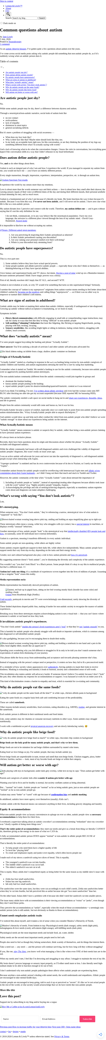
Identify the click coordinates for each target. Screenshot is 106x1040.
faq (9, 1031)
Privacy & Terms (61, 1036)
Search (8, 18)
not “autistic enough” (88, 627)
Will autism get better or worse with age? (22, 92)
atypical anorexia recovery (42, 726)
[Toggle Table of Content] (2, 67)
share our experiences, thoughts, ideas (85, 398)
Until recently (6, 599)
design (15, 1031)
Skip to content (6, 1)
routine (82, 707)
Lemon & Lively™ (14, 6)
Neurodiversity (15, 42)
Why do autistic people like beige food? (21, 90)
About (8, 8)
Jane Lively (8, 37)
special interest (83, 524)
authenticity (53, 667)
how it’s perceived (79, 555)
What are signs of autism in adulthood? (21, 80)
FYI (7, 11)
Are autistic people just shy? (16, 72)
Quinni (9, 594)
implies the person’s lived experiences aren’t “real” (44, 627)
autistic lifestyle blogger (16, 49)
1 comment (5, 44)
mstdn (23, 1031)
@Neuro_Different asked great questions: (18, 230)
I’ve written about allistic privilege (48, 391)
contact (3, 1031)
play (20, 951)
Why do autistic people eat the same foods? (22, 87)
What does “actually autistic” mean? (20, 82)
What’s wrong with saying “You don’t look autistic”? (26, 85)
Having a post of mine (65, 273)
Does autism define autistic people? (19, 75)
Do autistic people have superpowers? (20, 77)
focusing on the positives (28, 292)
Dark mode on (9, 23)
